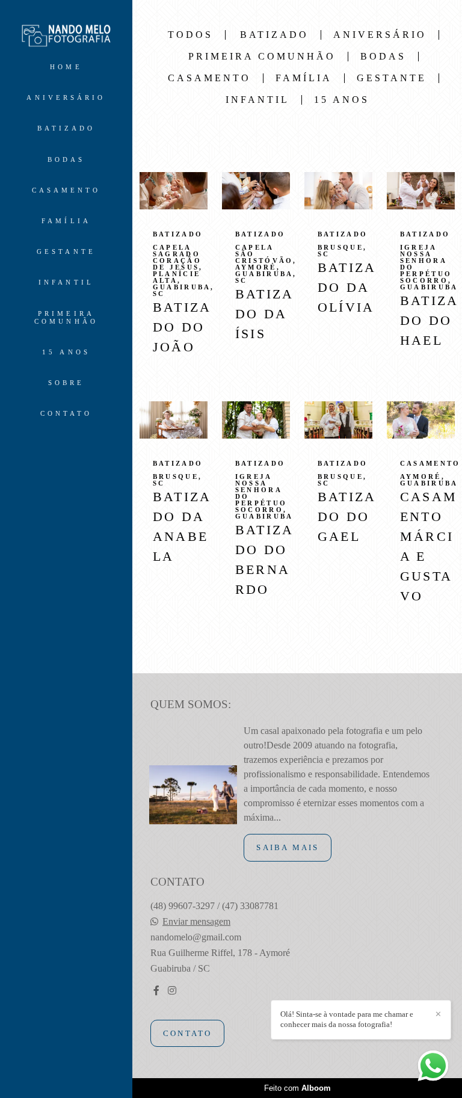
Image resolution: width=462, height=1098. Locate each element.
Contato (187, 1033)
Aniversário (65, 97)
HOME (66, 66)
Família (66, 220)
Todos (190, 35)
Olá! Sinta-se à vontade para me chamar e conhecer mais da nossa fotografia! (346, 1019)
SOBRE (66, 382)
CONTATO (66, 413)
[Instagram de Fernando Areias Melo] (172, 990)
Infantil (66, 282)
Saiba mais (287, 847)
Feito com (297, 1088)
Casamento (66, 190)
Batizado (66, 128)
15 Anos (66, 352)
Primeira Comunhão (66, 317)
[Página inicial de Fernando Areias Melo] (66, 36)
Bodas (66, 159)
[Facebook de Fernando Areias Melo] (156, 990)
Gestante (66, 251)
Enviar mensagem (196, 922)
